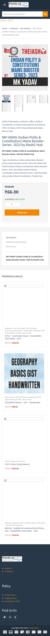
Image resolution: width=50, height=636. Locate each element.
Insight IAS (15, 523)
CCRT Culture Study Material (17, 464)
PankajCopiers (33, 628)
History (33, 523)
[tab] (25, 237)
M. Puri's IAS (16, 328)
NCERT (7, 397)
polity (9, 176)
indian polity (24, 160)
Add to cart (22, 212)
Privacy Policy (10, 595)
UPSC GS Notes (8, 128)
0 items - (6, 20)
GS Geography (31, 397)
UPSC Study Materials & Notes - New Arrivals (25, 332)
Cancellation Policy (12, 601)
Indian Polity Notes (10, 121)
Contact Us (9, 571)
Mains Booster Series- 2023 (21, 163)
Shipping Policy (11, 598)
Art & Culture (20, 461)
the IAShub (25, 28)
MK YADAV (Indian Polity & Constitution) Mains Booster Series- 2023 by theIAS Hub (24, 172)
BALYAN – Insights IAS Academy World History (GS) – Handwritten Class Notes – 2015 (24, 529)
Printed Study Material (24, 124)
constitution (12, 160)
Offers (32, 121)
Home (4, 28)
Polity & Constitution (22, 176)
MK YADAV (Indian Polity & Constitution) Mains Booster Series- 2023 (24, 166)
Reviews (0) (11, 246)
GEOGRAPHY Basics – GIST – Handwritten (22, 402)
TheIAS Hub (37, 176)
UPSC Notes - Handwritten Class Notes (27, 331)
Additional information (16, 242)
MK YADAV (38, 163)
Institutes (14, 28)
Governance (9, 331)
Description (11, 237)
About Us (8, 568)
